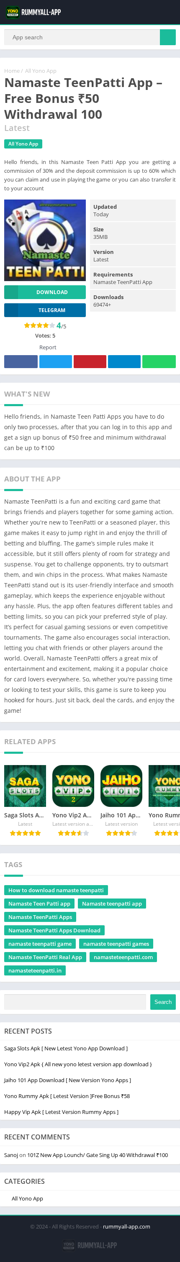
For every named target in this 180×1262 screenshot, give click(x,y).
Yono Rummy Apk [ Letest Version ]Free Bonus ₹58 (67, 1096)
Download (52, 292)
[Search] (168, 37)
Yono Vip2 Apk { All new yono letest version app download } (78, 1064)
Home (12, 70)
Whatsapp (159, 361)
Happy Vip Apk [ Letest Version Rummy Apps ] (61, 1112)
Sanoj (11, 1155)
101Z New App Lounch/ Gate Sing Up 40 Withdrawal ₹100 (97, 1155)
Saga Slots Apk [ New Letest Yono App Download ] (66, 1048)
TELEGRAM (52, 310)
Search (163, 1002)
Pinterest (90, 361)
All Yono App (41, 70)
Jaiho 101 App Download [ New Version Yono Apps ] (67, 1080)
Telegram (124, 361)
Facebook (21, 361)
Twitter (55, 361)
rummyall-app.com (126, 1226)
